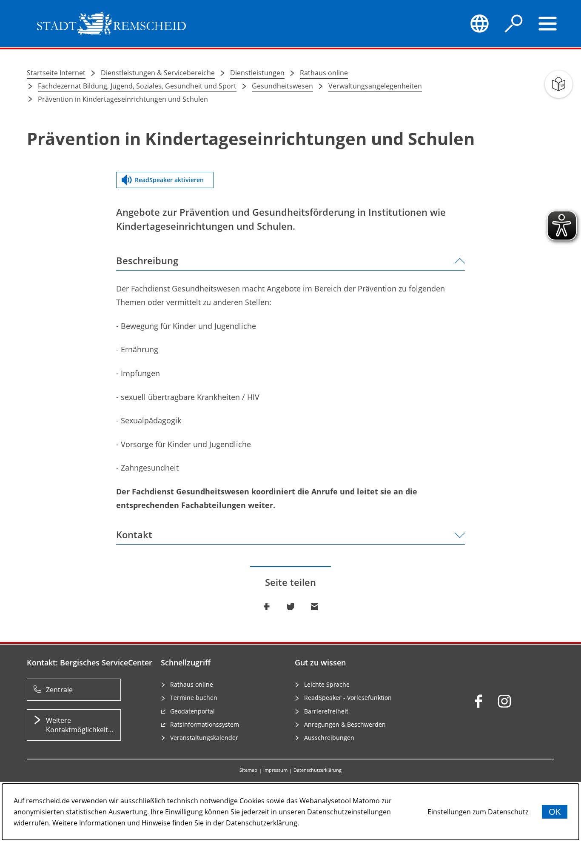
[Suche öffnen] (513, 23)
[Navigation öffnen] (547, 23)
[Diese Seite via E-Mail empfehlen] (314, 606)
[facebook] (478, 701)
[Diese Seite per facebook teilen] (266, 606)
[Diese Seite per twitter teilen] (290, 606)
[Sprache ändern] (479, 23)
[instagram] (504, 701)
